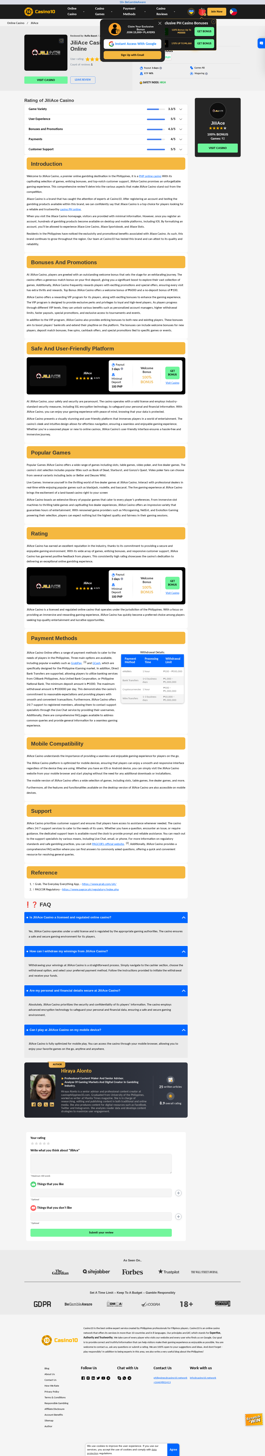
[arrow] (180, 109)
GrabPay (76, 663)
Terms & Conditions (55, 1397)
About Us (50, 1374)
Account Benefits (54, 1415)
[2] (127, 843)
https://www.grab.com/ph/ (99, 884)
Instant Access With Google (135, 44)
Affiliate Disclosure (54, 1409)
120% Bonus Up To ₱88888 (181, 31)
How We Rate (52, 1386)
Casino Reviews (161, 11)
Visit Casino (46, 80)
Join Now (216, 11)
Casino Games (99, 11)
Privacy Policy (52, 1392)
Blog (47, 1368)
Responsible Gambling (56, 1403)
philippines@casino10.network (169, 1378)
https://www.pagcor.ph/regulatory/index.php (90, 889)
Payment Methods (129, 11)
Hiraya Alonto (76, 1071)
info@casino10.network (203, 1378)
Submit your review (101, 1232)
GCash (96, 663)
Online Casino (72, 11)
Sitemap (49, 1420)
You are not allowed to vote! (91, 378)
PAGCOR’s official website (108, 844)
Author (48, 1426)
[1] (85, 662)
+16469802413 (162, 1382)
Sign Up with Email (132, 55)
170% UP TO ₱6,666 (181, 43)
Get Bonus (204, 31)
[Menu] (192, 12)
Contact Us (50, 1380)
